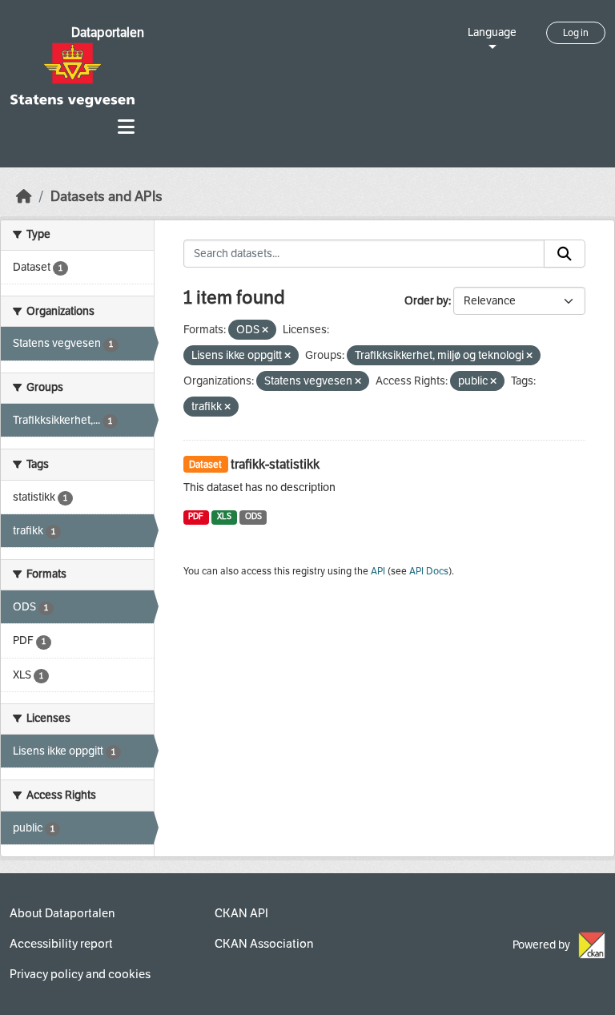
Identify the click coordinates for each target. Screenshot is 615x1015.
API (378, 571)
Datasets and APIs (106, 196)
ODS (253, 516)
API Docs (428, 571)
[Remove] (265, 330)
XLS (224, 516)
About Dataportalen (62, 913)
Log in (576, 32)
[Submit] (564, 254)
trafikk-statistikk (275, 464)
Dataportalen (107, 32)
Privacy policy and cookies (80, 974)
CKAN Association (264, 943)
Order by (426, 301)
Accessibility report (61, 943)
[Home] (24, 196)
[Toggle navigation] (126, 127)
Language (492, 32)
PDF (195, 516)
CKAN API (241, 913)
